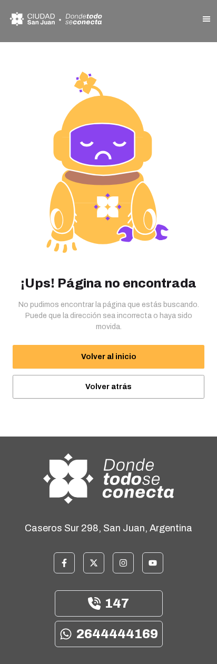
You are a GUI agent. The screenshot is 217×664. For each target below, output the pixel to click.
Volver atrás (108, 387)
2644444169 (117, 634)
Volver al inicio (108, 357)
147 (117, 603)
